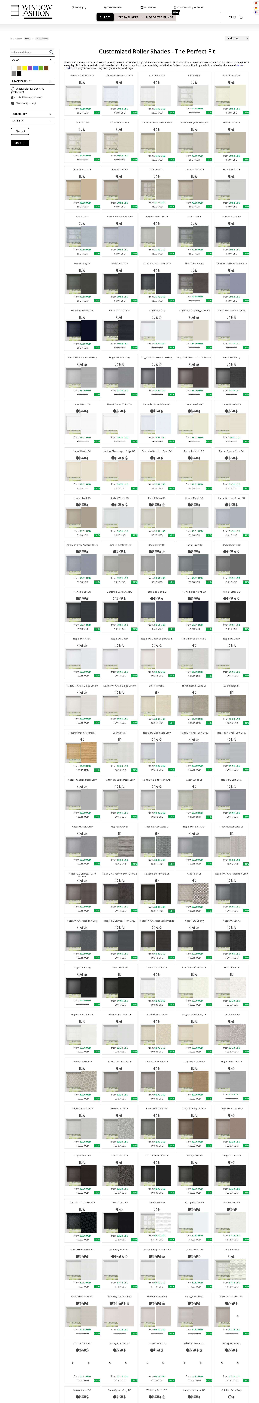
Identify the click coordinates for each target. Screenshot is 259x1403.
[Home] (31, 12)
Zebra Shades (128, 17)
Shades (105, 17)
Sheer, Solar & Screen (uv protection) (27, 90)
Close (18, 143)
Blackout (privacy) (25, 103)
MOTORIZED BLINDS (159, 17)
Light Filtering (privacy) (28, 97)
